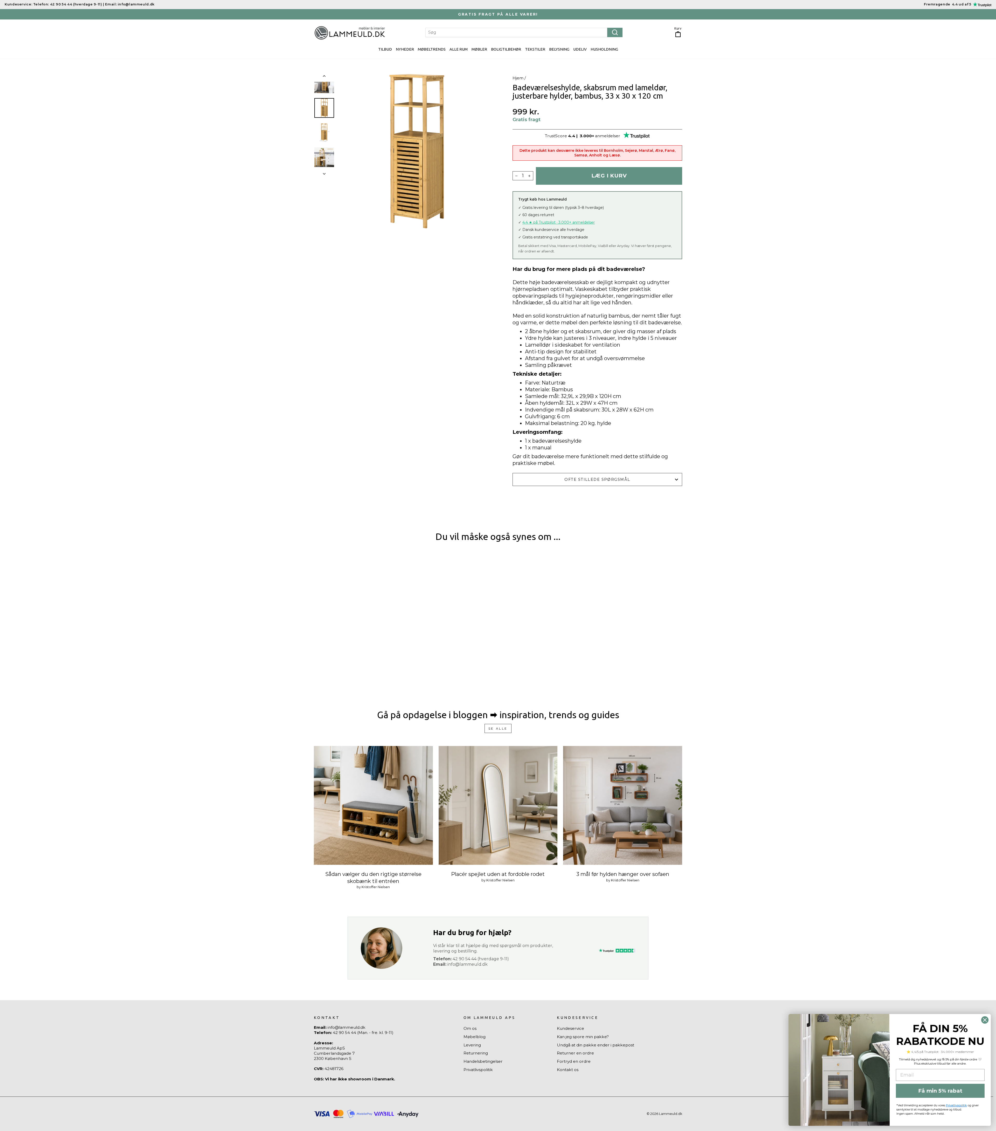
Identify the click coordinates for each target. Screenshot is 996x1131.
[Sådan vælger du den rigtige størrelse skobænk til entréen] (373, 805)
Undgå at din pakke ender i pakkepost (595, 1045)
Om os (470, 1028)
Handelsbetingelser (483, 1061)
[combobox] (523, 32)
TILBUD (385, 49)
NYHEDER (405, 49)
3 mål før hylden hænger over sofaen (622, 874)
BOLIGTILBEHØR (506, 49)
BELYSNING (559, 49)
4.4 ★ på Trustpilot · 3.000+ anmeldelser (558, 222)
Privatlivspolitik (478, 1069)
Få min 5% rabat (940, 1091)
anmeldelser (607, 135)
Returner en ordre (575, 1053)
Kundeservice (570, 1028)
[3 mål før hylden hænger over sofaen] (622, 805)
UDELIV (580, 49)
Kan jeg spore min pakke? (583, 1036)
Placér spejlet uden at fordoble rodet (498, 874)
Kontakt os (567, 1069)
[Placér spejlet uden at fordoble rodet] (498, 805)
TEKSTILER (535, 49)
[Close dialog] (985, 1020)
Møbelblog (475, 1036)
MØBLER (479, 49)
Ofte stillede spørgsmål (597, 479)
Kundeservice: (18, 4)
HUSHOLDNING (604, 49)
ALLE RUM (458, 49)
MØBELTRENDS (432, 49)
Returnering (476, 1053)
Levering (472, 1045)
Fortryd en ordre (574, 1061)
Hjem (518, 78)
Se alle (498, 728)
